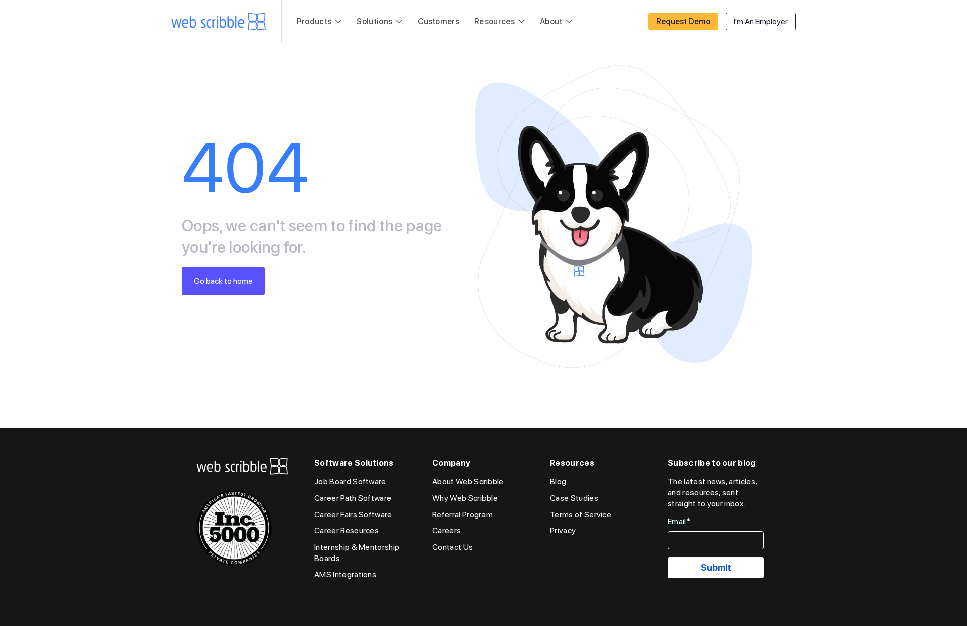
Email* (679, 521)
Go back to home (223, 281)
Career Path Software (352, 498)
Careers (446, 530)
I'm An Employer (761, 21)
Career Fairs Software (353, 514)
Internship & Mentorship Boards (356, 552)
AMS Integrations (345, 574)
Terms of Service (580, 514)
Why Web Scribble (465, 498)
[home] (218, 21)
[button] (319, 21)
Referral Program (462, 514)
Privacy (563, 530)
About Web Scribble (468, 481)
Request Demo (683, 21)
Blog (558, 481)
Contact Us (452, 547)
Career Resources (346, 530)
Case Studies (574, 498)
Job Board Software (350, 481)
